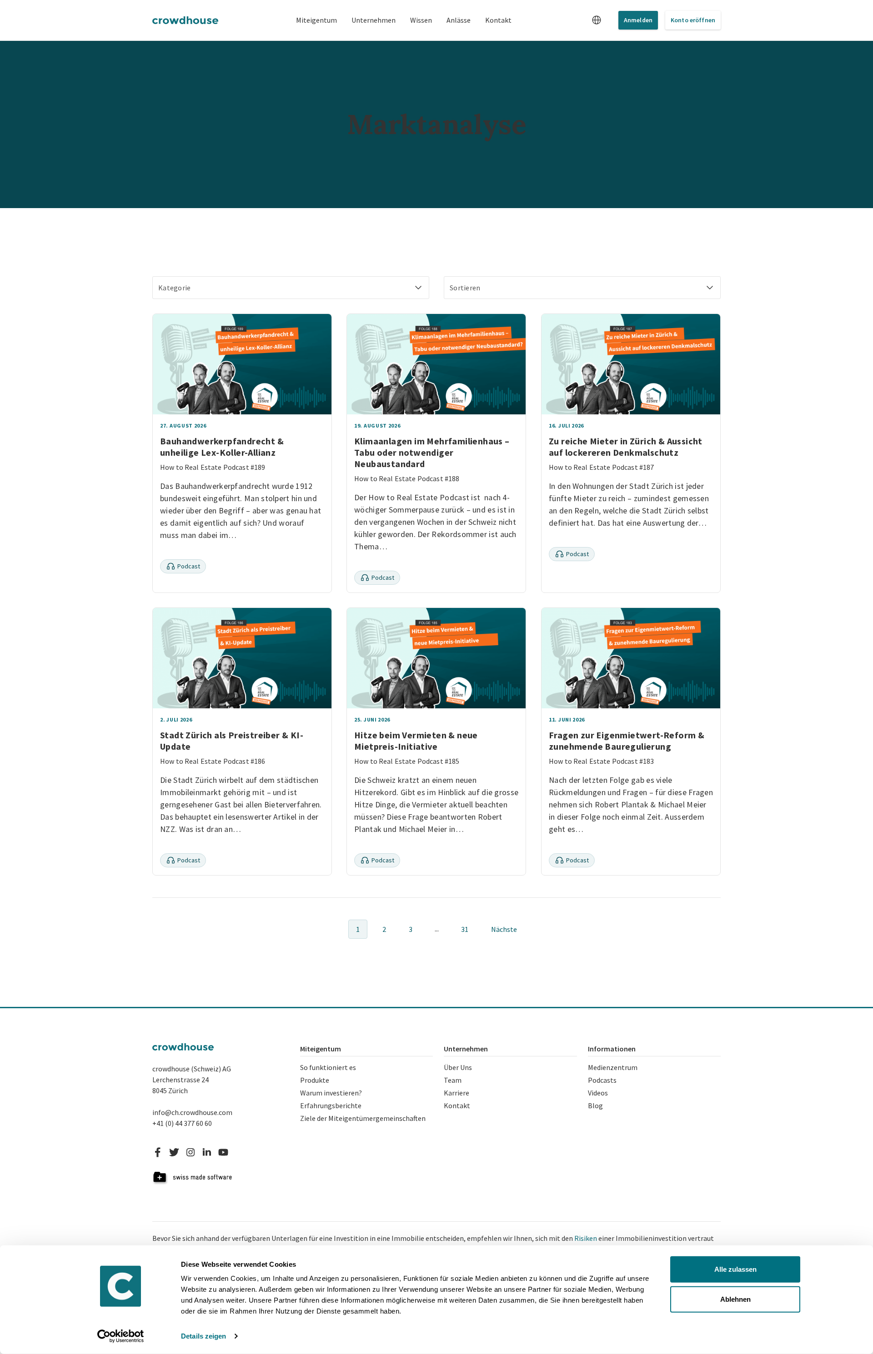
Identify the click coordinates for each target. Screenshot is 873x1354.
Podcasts (602, 1080)
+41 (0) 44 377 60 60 (182, 1123)
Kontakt (498, 20)
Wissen (421, 20)
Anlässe (459, 20)
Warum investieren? (331, 1092)
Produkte (314, 1080)
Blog (595, 1105)
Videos (598, 1092)
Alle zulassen (735, 1269)
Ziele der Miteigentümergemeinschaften (363, 1118)
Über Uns (458, 1067)
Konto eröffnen (693, 20)
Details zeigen (203, 1336)
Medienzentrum (612, 1067)
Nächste (504, 929)
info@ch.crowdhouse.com (192, 1112)
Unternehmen (373, 20)
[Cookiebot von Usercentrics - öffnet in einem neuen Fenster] (121, 1336)
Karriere (456, 1092)
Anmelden (638, 20)
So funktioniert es (328, 1067)
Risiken (585, 1238)
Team (453, 1080)
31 (464, 929)
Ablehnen (735, 1299)
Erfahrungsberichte (330, 1105)
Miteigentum (316, 20)
